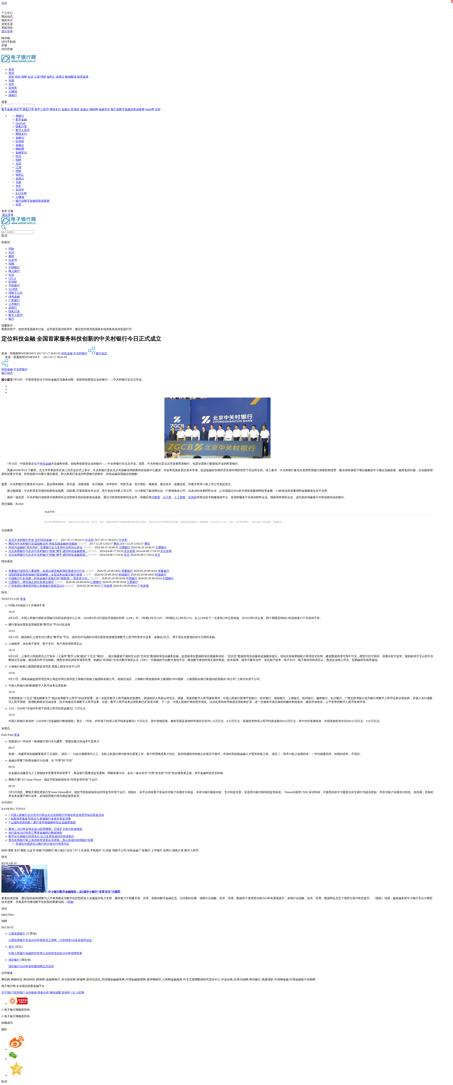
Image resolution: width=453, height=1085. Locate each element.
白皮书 (12, 259)
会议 (30, 76)
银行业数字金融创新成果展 (128, 109)
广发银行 (14, 300)
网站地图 (55, 992)
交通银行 (124, 547)
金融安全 (104, 109)
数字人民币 (42, 109)
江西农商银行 (16, 933)
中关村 (89, 539)
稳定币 (17, 109)
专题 (11, 80)
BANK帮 (21, 193)
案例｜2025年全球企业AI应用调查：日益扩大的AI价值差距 (45, 828)
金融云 (84, 109)
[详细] (70, 901)
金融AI (66, 109)
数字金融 (7, 109)
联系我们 (19, 992)
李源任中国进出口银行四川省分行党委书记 (42, 843)
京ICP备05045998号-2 (43, 1009)
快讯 (18, 76)
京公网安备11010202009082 (77, 1009)
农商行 (12, 307)
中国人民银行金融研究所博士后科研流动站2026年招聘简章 (45, 953)
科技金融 (67, 353)
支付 (11, 252)
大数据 (155, 497)
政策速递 (82, 76)
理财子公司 (15, 292)
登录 (4, 3)
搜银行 (12, 95)
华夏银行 (127, 570)
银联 (11, 256)
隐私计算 (28, 109)
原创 (11, 76)
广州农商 (106, 585)
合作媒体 (31, 992)
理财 (43, 76)
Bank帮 (149, 109)
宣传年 (12, 87)
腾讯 (116, 543)
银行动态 (101, 353)
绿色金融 (14, 296)
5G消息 (13, 289)
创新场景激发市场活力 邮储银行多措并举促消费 (41, 818)
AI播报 (12, 91)
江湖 (37, 76)
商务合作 (43, 992)
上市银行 (14, 303)
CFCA (12, 278)
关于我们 (7, 992)
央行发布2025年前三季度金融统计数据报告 (35, 832)
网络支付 (55, 109)
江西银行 (96, 582)
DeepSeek (20, 123)
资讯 (11, 73)
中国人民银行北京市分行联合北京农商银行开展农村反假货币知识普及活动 (57, 814)
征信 (11, 274)
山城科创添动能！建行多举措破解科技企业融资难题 (43, 822)
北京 (127, 554)
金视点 (60, 76)
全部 (157, 109)
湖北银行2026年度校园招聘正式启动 (31, 966)
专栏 (11, 84)
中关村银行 (80, 353)
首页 (11, 69)
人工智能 (179, 497)
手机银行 (14, 285)
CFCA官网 (77, 992)
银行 (11, 318)
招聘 (24, 76)
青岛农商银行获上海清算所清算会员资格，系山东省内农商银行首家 (50, 840)
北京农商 (129, 551)
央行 (11, 946)
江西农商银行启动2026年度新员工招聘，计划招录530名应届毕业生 (50, 940)
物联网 (93, 109)
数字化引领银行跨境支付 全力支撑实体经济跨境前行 (41, 836)
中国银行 (14, 267)
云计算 (167, 497)
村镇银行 (124, 574)
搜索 (4, 101)
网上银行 (14, 271)
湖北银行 (14, 959)
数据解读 (70, 76)
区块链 (75, 109)
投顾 (11, 263)
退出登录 (7, 31)
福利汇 (51, 76)
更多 (23, 598)
